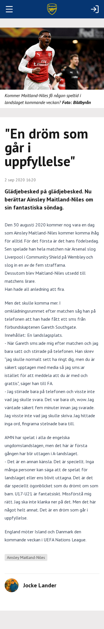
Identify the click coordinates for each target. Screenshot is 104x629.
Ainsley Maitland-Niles (26, 557)
